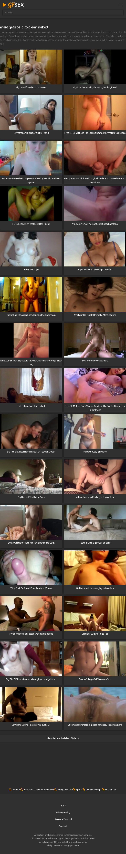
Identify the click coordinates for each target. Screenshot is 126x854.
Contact (63, 826)
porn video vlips (94, 790)
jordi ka (16, 790)
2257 (63, 806)
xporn (79, 790)
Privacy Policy (63, 813)
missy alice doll (65, 790)
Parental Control (63, 819)
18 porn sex (110, 790)
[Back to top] (120, 847)
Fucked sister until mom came (39, 790)
